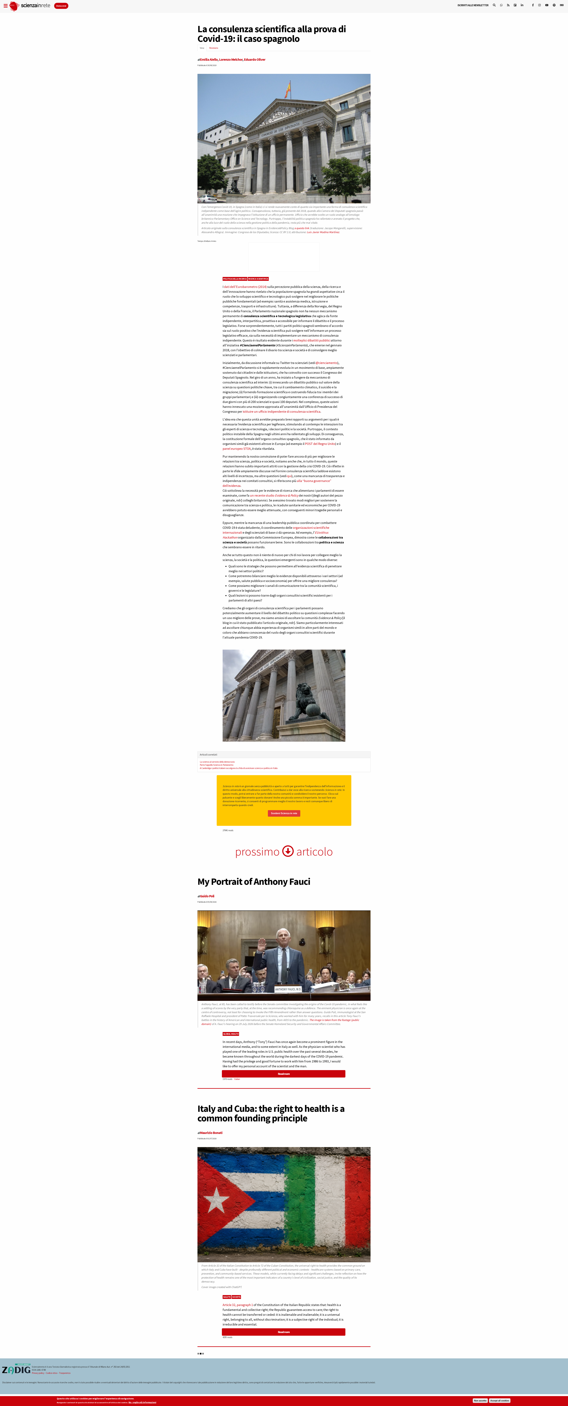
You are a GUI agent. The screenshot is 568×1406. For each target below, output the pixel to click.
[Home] (31, 6)
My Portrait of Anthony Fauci (253, 881)
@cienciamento (326, 363)
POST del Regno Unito (320, 444)
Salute (227, 1297)
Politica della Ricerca (235, 278)
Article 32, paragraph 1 (238, 1305)
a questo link (301, 228)
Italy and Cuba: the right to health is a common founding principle (271, 1113)
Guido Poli (207, 896)
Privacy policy (38, 1373)
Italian (237, 1079)
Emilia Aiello (209, 59)
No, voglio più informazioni (142, 1402)
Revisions (213, 48)
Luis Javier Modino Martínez (323, 232)
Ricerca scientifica (258, 278)
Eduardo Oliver (254, 59)
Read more (284, 1074)
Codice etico (51, 1373)
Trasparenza (64, 1373)
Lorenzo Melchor (230, 59)
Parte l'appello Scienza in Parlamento (216, 764)
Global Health (231, 1033)
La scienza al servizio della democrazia (217, 761)
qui (289, 476)
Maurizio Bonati (211, 1132)
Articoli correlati (208, 754)
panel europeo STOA (237, 449)
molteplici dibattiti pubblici (311, 340)
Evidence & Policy (286, 495)
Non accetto (480, 1400)
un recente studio (262, 495)
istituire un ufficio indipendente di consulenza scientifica (281, 411)
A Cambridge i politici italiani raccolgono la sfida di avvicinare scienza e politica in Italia (238, 768)
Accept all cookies (499, 1400)
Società (236, 1297)
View (203, 49)
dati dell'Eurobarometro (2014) (245, 287)
